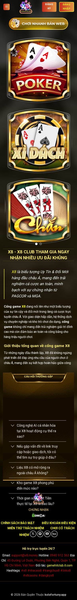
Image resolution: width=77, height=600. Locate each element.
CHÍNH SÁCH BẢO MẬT (18, 523)
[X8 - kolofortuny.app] (26, 7)
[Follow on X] (33, 534)
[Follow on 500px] (54, 534)
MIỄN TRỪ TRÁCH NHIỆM (26, 528)
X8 (13, 272)
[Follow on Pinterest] (40, 534)
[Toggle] (13, 426)
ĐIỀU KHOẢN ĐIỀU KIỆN (59, 523)
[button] (6, 7)
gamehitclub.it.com (59, 565)
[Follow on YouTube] (47, 534)
